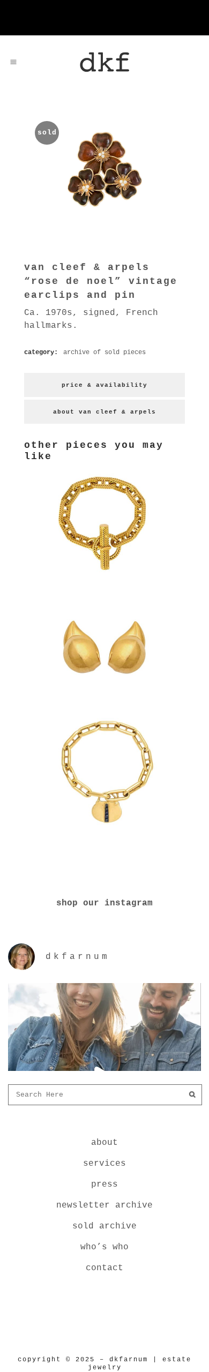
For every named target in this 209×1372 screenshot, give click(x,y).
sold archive (104, 1226)
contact (104, 1268)
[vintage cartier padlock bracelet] (104, 827)
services (104, 1163)
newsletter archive (104, 1205)
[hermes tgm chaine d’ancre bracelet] (104, 578)
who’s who (104, 1247)
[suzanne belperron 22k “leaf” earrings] (104, 703)
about (104, 1143)
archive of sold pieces (104, 352)
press (104, 1184)
